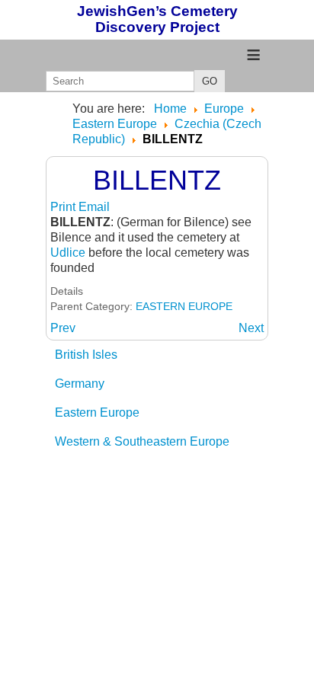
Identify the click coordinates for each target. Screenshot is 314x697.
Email (94, 206)
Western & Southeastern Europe (142, 441)
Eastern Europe (97, 412)
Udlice (67, 252)
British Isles (86, 354)
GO (209, 81)
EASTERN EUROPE (184, 306)
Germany (79, 383)
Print (64, 206)
